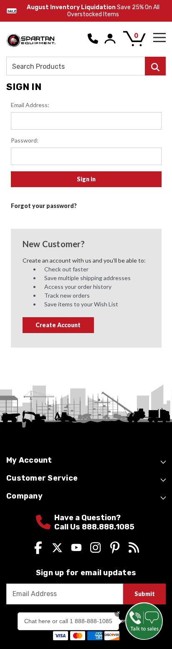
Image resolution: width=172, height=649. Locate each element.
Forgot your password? (44, 205)
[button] (144, 621)
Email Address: (30, 104)
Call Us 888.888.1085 (94, 527)
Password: (24, 140)
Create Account (58, 324)
